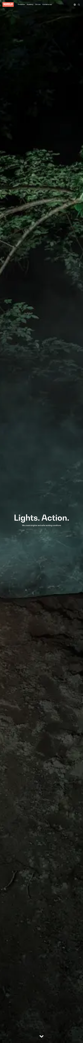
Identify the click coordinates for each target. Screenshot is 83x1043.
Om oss (38, 4)
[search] (79, 4)
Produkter (21, 4)
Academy (30, 4)
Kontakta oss (47, 4)
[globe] (74, 4)
